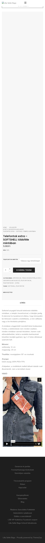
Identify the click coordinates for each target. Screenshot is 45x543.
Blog (22, 502)
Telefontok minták (10, 259)
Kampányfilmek (22, 495)
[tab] (22, 302)
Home (5, 227)
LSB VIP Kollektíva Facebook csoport (22, 520)
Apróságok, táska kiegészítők (24, 278)
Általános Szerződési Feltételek (22, 510)
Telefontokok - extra (11, 283)
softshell (11, 286)
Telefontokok (26, 280)
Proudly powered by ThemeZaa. (29, 538)
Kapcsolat (22, 488)
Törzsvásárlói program (23, 481)
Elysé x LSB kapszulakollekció (13, 229)
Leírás (22, 303)
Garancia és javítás (22, 466)
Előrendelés (22, 499)
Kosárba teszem (24, 270)
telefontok (20, 286)
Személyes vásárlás (22, 473)
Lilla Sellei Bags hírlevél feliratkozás (22, 523)
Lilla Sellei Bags (9, 538)
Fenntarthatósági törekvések (22, 470)
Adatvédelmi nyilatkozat (22, 513)
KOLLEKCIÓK (12, 227)
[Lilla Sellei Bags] (9, 3)
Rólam (22, 484)
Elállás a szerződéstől (22, 516)
